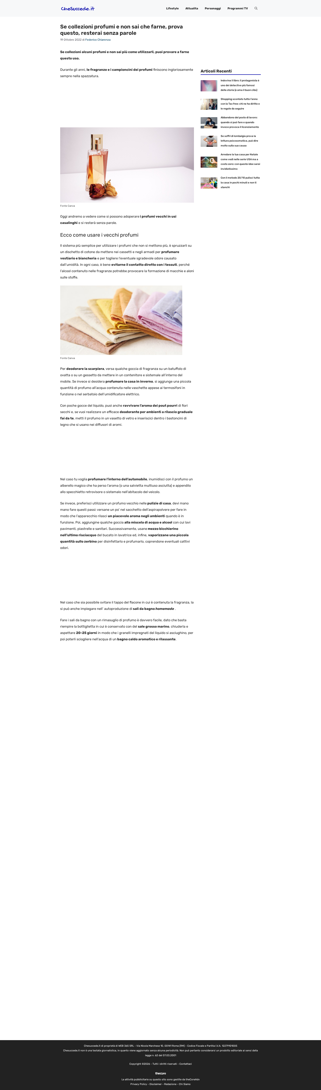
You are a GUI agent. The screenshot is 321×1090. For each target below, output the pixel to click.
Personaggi (213, 8)
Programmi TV (238, 8)
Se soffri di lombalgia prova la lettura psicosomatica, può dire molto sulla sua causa (239, 141)
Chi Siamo (185, 1084)
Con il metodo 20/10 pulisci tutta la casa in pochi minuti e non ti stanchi (240, 182)
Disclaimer (155, 1084)
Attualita (191, 8)
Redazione (170, 1084)
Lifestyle (172, 8)
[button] (256, 8)
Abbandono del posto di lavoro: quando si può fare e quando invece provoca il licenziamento (240, 122)
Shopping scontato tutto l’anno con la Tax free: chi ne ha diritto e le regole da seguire (240, 104)
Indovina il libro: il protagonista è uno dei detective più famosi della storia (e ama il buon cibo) (240, 85)
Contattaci (185, 1063)
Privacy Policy (138, 1084)
